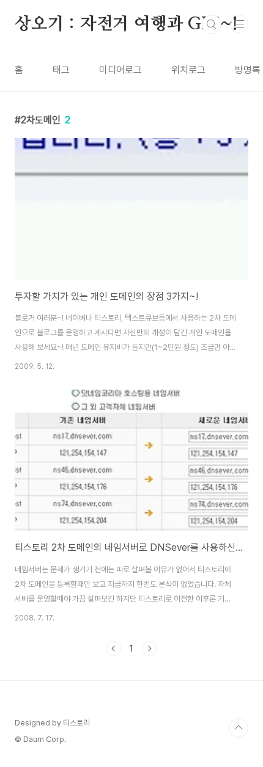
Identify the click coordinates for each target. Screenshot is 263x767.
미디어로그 (120, 70)
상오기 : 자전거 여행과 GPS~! (126, 24)
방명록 (248, 70)
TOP (238, 728)
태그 (61, 70)
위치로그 (188, 70)
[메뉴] (239, 24)
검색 (211, 24)
